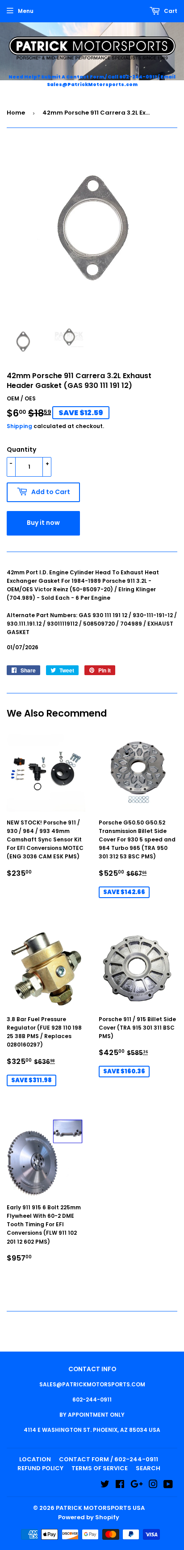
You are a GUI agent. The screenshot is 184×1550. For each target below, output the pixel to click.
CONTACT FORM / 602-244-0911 (108, 1459)
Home (16, 112)
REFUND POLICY (40, 1468)
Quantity (21, 449)
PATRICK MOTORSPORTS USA (100, 1508)
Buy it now (43, 522)
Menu (25, 11)
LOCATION (35, 1459)
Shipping (19, 426)
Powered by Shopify (88, 1517)
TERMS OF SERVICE (99, 1468)
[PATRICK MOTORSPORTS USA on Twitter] (104, 1485)
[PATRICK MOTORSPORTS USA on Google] (136, 1485)
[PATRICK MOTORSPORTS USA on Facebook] (120, 1485)
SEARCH (148, 1468)
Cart (170, 11)
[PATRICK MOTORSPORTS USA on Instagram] (153, 1485)
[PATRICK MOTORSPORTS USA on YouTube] (168, 1485)
